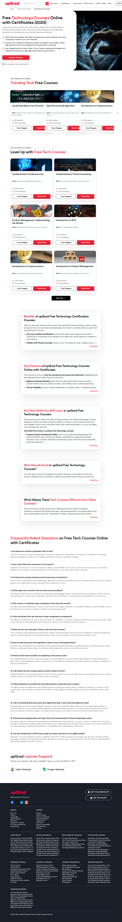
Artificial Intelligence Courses (45, 867)
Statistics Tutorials (16, 878)
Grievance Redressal (42, 817)
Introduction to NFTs (66, 220)
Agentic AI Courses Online (44, 865)
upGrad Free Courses (17, 822)
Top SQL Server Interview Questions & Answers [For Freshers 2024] (57, 853)
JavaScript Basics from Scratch (27, 106)
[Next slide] (117, 112)
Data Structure (15, 867)
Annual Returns (41, 826)
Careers (12, 815)
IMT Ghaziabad (67, 878)
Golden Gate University (69, 865)
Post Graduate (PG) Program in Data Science (24, 903)
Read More (94, 346)
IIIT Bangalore (66, 882)
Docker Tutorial (15, 865)
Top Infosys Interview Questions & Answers (49, 855)
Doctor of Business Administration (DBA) (49, 869)
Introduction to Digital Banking (97, 844)
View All (59, 298)
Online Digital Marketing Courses (46, 876)
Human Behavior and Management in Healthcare (103, 846)
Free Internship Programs (70, 838)
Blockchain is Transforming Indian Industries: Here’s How (54, 844)
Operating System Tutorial (18, 871)
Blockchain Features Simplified (97, 851)
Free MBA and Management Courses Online (76, 844)
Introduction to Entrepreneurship (98, 838)
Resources (13, 820)
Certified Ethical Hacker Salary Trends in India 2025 (104, 875)
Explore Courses (16, 57)
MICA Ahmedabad (68, 875)
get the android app (100, 792)
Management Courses (43, 878)
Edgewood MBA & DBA (17, 898)
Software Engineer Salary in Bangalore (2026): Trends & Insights (30, 851)
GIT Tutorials (14, 875)
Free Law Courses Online (70, 842)
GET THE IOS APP (100, 798)
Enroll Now (42, 128)
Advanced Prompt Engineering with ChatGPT (102, 855)
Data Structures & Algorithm (60, 106)
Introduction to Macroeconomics (98, 849)
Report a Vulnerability (43, 824)
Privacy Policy (40, 820)
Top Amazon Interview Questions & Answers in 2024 (52, 851)
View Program (22, 128)
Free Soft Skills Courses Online (71, 846)
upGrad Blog (14, 817)
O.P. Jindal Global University (71, 867)
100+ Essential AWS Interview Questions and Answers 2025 (55, 842)
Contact (38, 813)
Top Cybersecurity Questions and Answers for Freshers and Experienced (33, 849)
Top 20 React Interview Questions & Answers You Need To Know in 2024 (59, 848)
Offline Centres (41, 815)
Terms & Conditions (42, 819)
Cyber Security (15, 876)
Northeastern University (69, 873)
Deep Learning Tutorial (17, 873)
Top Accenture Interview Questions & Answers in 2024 (53, 840)
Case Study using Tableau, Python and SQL (101, 853)
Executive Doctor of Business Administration (24, 894)
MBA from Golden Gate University (21, 907)
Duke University (67, 880)
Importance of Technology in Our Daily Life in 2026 (26, 844)
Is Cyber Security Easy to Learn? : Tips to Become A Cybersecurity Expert (33, 848)
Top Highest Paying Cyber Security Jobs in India (25, 840)
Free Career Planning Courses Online (74, 840)
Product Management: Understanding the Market (31, 221)
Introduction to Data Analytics (19, 880)
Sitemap (38, 828)
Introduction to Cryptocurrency (96, 106)
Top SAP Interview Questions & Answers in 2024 (51, 849)
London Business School (69, 876)
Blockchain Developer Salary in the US (100, 873)
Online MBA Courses (42, 875)
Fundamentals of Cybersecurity (28, 174)
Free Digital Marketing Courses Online (74, 848)
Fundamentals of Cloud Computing (73, 174)
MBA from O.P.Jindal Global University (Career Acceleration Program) (32, 896)
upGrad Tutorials (15, 819)
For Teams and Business (17, 824)
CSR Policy (39, 822)
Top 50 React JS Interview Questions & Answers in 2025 (54, 846)
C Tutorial (13, 882)
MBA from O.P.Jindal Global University (22, 902)
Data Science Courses (43, 873)
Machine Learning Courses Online (47, 871)
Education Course (42, 880)
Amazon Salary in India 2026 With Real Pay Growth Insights (29, 838)
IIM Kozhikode (66, 869)
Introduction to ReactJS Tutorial (20, 869)
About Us (13, 813)
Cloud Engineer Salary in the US (98, 867)
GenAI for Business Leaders (19, 892)
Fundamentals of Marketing (96, 842)
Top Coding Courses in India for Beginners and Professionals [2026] (31, 846)
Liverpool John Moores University (72, 871)
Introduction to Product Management (74, 266)
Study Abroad (14, 826)
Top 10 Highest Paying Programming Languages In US (105, 880)
